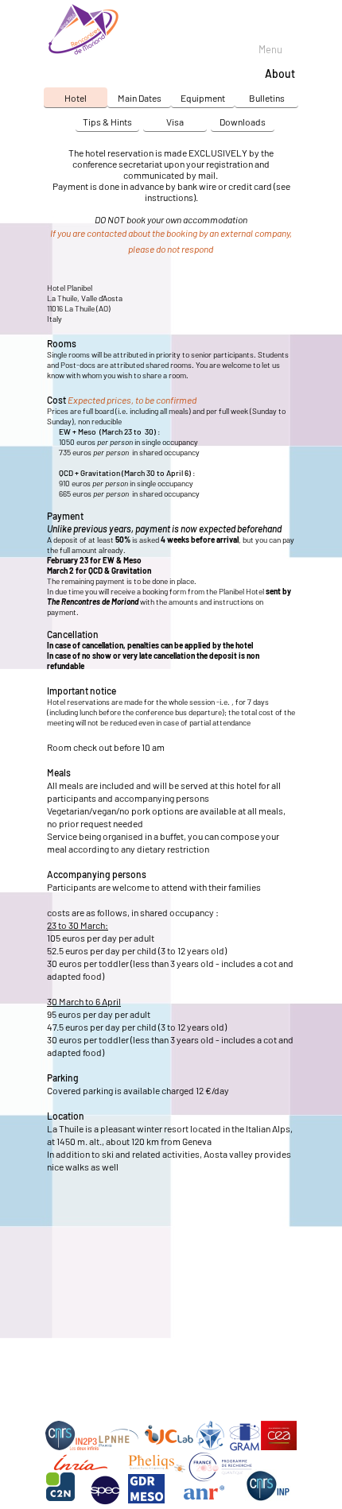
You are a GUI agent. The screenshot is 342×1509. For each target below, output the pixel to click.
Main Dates (139, 97)
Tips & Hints (107, 121)
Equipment (203, 97)
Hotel (75, 97)
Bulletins (267, 97)
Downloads (243, 121)
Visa (175, 121)
